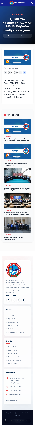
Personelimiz (12, 329)
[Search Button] (32, 3)
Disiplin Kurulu (13, 325)
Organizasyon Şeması (16, 332)
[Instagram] (18, 300)
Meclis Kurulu (13, 322)
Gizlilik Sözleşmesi (11, 400)
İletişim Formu (13, 363)
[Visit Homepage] (17, 2)
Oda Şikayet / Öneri (15, 360)
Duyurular (17, 36)
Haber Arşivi (12, 347)
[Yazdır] (16, 72)
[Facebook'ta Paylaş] (24, 72)
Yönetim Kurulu (13, 319)
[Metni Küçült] (10, 72)
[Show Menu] (2, 3)
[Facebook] (8, 300)
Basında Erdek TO (14, 353)
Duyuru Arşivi (13, 350)
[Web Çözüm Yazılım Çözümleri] (17, 421)
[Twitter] (13, 300)
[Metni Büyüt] (5, 72)
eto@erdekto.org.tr (16, 394)
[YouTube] (23, 300)
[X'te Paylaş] (20, 72)
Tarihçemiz (12, 315)
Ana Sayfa (8, 36)
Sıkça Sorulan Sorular (16, 357)
